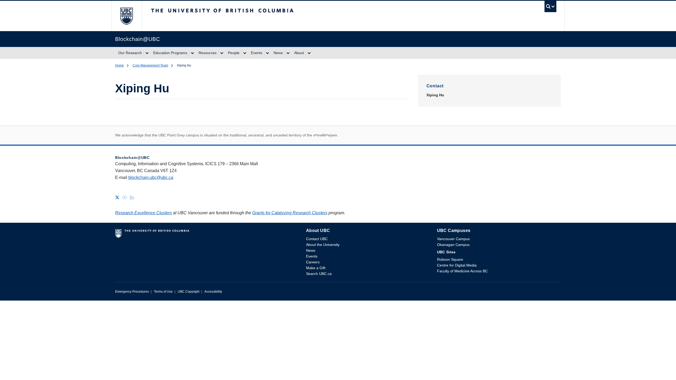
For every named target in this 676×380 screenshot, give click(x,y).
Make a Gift (315, 268)
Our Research (130, 53)
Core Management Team (150, 65)
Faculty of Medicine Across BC (462, 271)
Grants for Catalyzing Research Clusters (289, 213)
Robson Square (450, 259)
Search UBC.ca (319, 274)
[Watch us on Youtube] (125, 197)
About (299, 53)
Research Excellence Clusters (143, 213)
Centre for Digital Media (457, 265)
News (278, 53)
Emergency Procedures (132, 291)
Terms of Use (163, 291)
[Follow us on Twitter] (117, 197)
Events (256, 53)
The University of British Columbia (126, 16)
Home (119, 65)
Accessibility (213, 291)
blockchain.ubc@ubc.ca (150, 177)
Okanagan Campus (453, 245)
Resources (208, 53)
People (234, 53)
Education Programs (170, 53)
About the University (323, 245)
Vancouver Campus (453, 239)
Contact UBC (317, 239)
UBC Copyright (188, 291)
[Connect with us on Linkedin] (132, 197)
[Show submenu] (147, 53)
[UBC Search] (550, 8)
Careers (313, 262)
